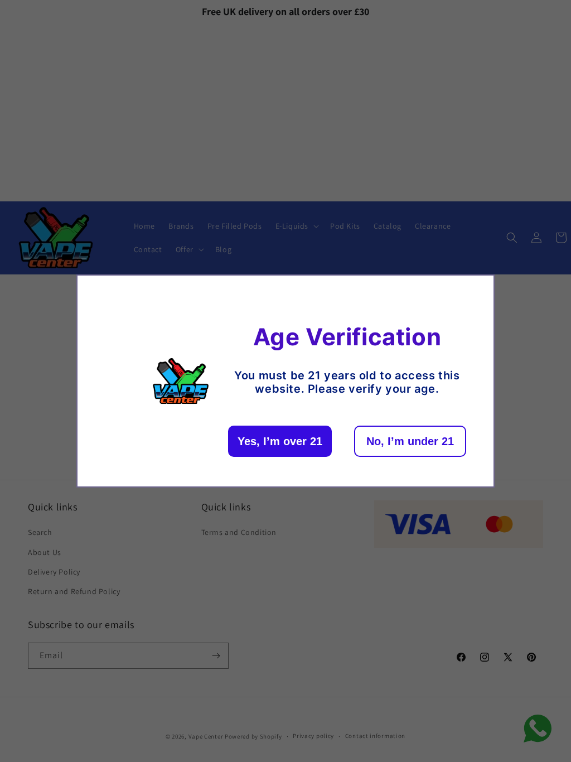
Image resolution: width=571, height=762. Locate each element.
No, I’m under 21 (410, 441)
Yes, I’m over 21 (280, 441)
